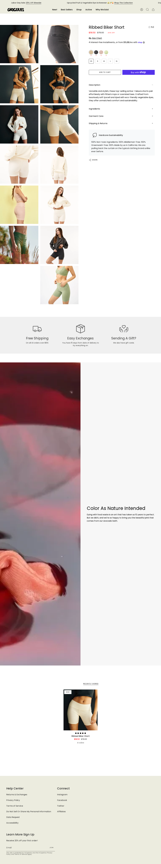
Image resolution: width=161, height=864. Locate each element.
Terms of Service (14, 805)
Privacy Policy (13, 800)
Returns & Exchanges (16, 794)
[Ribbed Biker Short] (81, 710)
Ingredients (94, 108)
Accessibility (12, 822)
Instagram (62, 794)
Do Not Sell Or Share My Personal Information (28, 811)
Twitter (60, 805)
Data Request (13, 817)
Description (94, 84)
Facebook (62, 800)
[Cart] (153, 10)
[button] (79, 10)
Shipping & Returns (98, 123)
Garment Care (96, 116)
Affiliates (61, 811)
